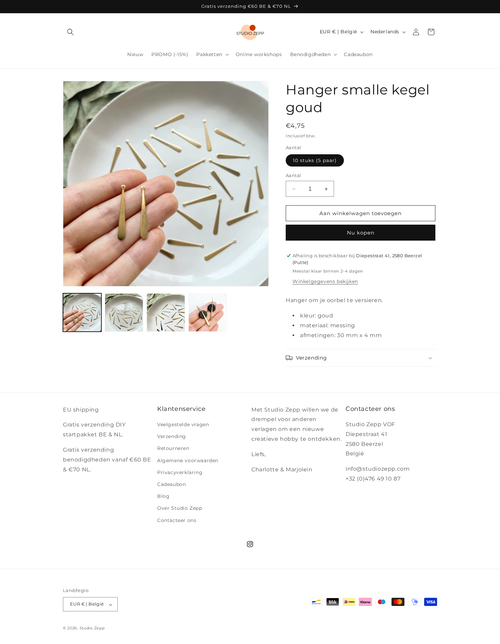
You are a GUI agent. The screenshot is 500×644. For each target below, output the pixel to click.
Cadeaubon (171, 484)
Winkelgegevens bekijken (325, 281)
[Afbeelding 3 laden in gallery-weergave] (166, 312)
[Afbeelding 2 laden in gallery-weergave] (124, 312)
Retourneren (173, 449)
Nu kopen (360, 232)
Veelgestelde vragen (183, 424)
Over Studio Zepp (179, 508)
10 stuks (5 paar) (315, 160)
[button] (70, 31)
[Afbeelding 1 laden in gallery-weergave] (82, 312)
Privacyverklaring (179, 472)
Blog (163, 496)
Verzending (171, 437)
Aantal (293, 175)
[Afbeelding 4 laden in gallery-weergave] (207, 312)
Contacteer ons (176, 520)
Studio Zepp (92, 628)
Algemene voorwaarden (187, 460)
